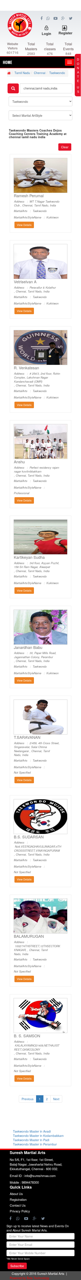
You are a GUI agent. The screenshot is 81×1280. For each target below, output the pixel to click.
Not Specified (22, 772)
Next (56, 1099)
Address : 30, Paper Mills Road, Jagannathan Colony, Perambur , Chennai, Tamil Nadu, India (35, 657)
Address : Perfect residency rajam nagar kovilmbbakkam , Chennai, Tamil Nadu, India (36, 471)
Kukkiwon (52, 217)
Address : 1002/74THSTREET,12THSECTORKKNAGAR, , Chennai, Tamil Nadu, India (37, 948)
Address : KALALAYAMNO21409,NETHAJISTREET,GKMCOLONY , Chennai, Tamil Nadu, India (36, 1048)
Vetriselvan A (25, 281)
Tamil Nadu (22, 73)
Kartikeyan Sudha (29, 557)
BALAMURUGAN (29, 936)
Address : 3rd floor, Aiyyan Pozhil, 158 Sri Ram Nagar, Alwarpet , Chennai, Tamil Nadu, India (36, 567)
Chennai (39, 73)
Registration (18, 1199)
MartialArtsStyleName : (30, 217)
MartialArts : (23, 211)
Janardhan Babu (28, 647)
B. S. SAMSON (27, 1035)
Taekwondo (57, 73)
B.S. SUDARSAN (29, 836)
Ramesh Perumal (29, 195)
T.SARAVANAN (27, 737)
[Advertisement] (40, 30)
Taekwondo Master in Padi (31, 1140)
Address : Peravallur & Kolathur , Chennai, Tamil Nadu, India (35, 290)
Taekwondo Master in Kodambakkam (38, 1135)
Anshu (19, 461)
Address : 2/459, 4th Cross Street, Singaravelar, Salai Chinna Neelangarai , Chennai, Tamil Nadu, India (37, 749)
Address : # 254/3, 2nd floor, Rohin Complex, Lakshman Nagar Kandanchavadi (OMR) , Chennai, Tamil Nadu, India (37, 380)
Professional (21, 493)
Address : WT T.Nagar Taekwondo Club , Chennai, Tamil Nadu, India (36, 204)
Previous (27, 1099)
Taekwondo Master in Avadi (32, 1131)
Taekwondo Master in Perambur (35, 1144)
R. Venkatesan (26, 367)
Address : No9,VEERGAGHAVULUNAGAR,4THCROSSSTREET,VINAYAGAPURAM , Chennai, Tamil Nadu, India (37, 848)
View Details (24, 225)
